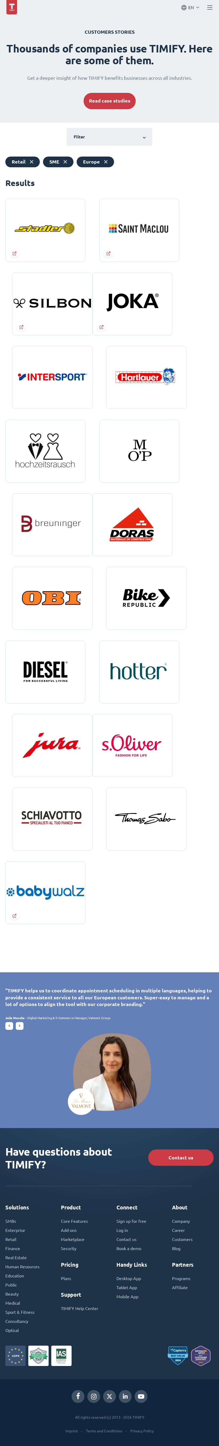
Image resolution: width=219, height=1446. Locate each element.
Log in (122, 1230)
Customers (182, 1239)
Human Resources (22, 1266)
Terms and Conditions (104, 1431)
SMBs (10, 1221)
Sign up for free (131, 1221)
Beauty (12, 1294)
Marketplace (72, 1239)
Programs (181, 1278)
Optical (12, 1330)
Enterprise (15, 1230)
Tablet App (126, 1287)
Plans (66, 1278)
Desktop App (128, 1278)
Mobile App (127, 1296)
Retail (10, 1239)
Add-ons (69, 1230)
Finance (12, 1248)
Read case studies (109, 101)
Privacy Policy (142, 1431)
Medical (12, 1303)
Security (68, 1248)
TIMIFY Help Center (79, 1308)
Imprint (71, 1431)
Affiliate (180, 1287)
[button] (9, 1026)
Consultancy (16, 1321)
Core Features (74, 1221)
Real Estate (16, 1257)
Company (181, 1221)
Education (14, 1275)
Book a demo (128, 1248)
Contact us (181, 1157)
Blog (176, 1248)
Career (178, 1230)
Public (11, 1284)
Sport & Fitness (19, 1312)
